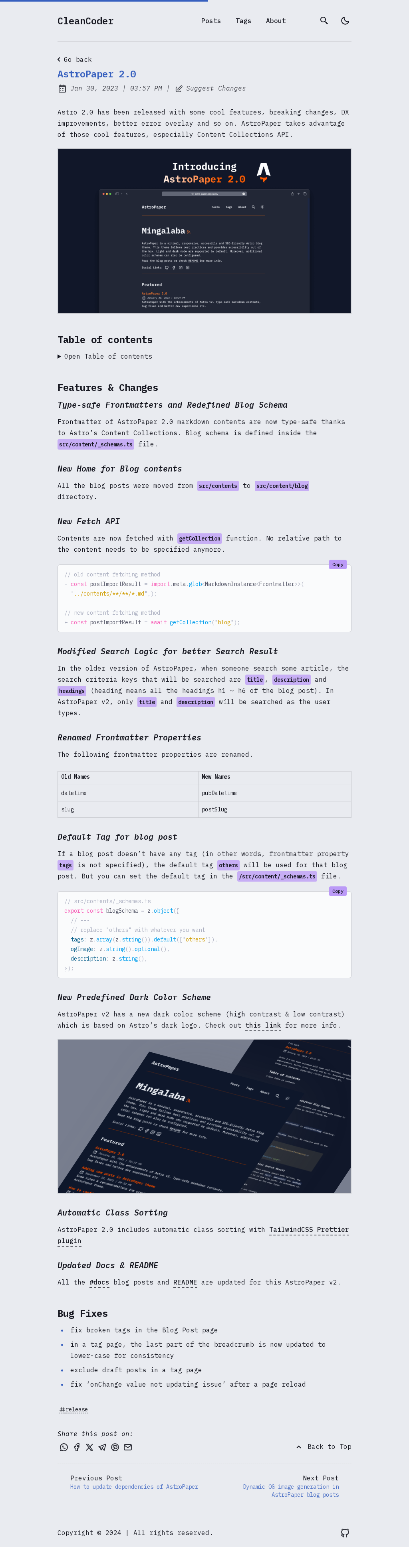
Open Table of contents (108, 356)
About (276, 21)
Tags (244, 21)
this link (263, 1025)
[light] (345, 20)
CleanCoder (85, 20)
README (185, 1282)
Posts (211, 21)
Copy (337, 564)
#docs (99, 1282)
